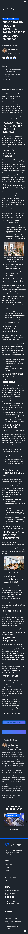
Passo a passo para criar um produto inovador (13, 70)
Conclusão (8, 79)
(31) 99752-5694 (11, 894)
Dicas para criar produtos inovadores (12, 75)
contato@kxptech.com (13, 890)
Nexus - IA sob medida (11, 877)
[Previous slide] (1, 822)
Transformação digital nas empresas (11, 927)
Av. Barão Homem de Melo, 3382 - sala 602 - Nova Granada (14, 903)
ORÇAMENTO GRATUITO (14, 722)
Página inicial (8, 864)
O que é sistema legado (11, 918)
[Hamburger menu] (25, 2)
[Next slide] (26, 822)
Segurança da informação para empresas (13, 922)
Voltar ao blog (10, 9)
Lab (6, 880)
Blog (6, 915)
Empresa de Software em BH (12, 874)
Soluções (7, 870)
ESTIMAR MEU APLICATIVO (14, 732)
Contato (7, 867)
